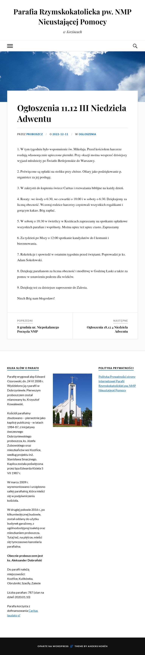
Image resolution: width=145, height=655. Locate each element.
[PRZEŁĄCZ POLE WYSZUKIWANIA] (135, 46)
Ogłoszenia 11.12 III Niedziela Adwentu (71, 113)
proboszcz (34, 134)
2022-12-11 (60, 134)
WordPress (61, 646)
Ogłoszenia (87, 134)
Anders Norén (98, 646)
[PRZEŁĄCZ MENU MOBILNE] (10, 46)
